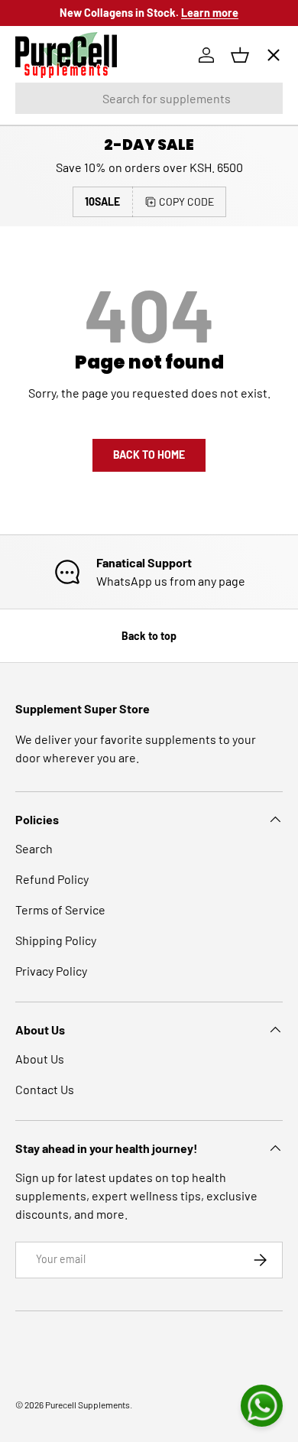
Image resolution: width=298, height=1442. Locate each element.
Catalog (48, 159)
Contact (49, 327)
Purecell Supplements (87, 1404)
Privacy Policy (51, 970)
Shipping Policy (55, 940)
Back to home (149, 454)
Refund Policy (52, 879)
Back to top (149, 635)
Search (34, 848)
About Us (39, 1058)
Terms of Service (60, 909)
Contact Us (44, 1089)
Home (43, 103)
